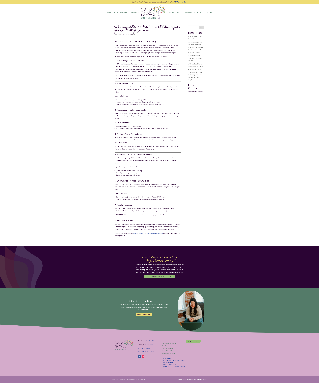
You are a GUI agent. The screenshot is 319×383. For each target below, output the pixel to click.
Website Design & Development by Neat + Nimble (192, 379)
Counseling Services (120, 12)
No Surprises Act (168, 362)
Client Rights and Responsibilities (174, 360)
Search (201, 27)
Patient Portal (193, 341)
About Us (133, 12)
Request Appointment (204, 12)
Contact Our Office (188, 12)
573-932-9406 (148, 345)
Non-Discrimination (169, 364)
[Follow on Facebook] (139, 356)
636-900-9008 (149, 341)
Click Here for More (181, 2)
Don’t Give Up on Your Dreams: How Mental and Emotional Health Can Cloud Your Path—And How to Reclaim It (195, 47)
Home (109, 12)
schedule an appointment (154, 233)
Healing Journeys (173, 12)
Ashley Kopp (119, 34)
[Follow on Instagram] (143, 356)
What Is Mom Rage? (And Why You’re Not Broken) (195, 58)
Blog (133, 34)
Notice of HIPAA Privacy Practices (174, 367)
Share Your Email (144, 314)
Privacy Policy (167, 358)
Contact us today (139, 233)
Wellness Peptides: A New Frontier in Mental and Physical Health (195, 66)
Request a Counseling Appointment (159, 277)
